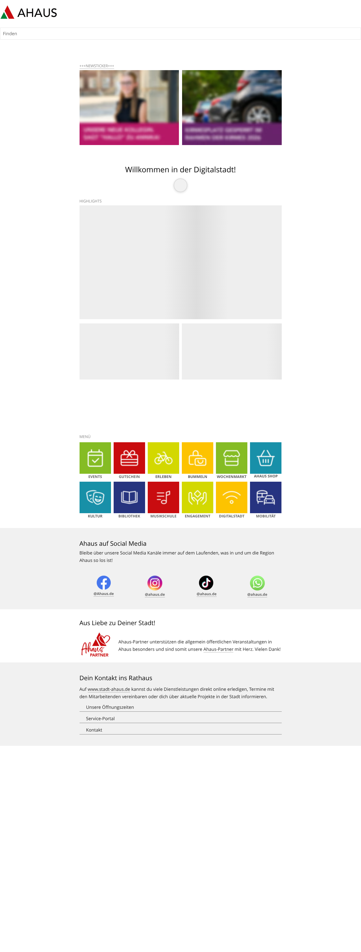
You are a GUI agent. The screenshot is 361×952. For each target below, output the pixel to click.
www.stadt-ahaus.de (109, 689)
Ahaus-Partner (218, 649)
